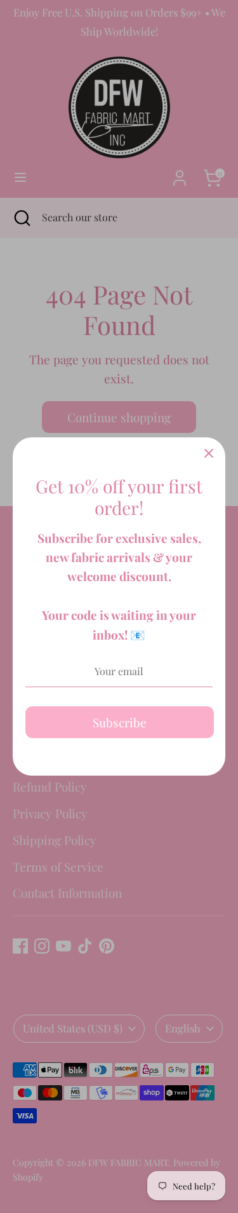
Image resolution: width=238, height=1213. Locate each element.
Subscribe (120, 722)
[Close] (209, 454)
